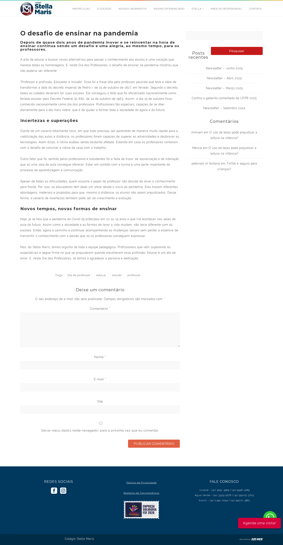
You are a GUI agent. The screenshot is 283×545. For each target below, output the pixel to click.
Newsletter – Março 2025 (224, 88)
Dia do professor (79, 275)
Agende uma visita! (259, 523)
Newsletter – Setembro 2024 (224, 108)
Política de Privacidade (141, 482)
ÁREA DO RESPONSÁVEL (226, 8)
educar (101, 275)
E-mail (100, 379)
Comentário (100, 309)
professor (134, 275)
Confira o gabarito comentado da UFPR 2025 (224, 98)
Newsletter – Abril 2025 (224, 78)
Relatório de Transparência (141, 492)
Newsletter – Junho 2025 (224, 68)
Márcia (197, 148)
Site (100, 401)
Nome (100, 357)
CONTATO (255, 8)
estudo (117, 275)
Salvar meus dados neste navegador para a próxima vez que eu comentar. (100, 430)
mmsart (197, 132)
